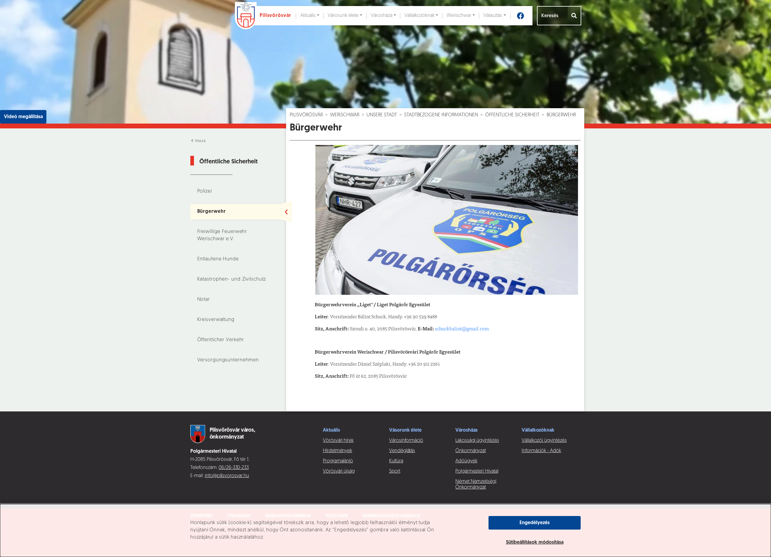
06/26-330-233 (234, 467)
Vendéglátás (402, 450)
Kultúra (396, 461)
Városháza (381, 15)
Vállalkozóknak (419, 15)
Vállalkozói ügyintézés (544, 440)
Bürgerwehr (211, 211)
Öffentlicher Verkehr (220, 340)
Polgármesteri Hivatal (476, 471)
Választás (492, 15)
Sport (394, 471)
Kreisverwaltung (216, 319)
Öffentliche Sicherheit (512, 115)
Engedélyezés (535, 523)
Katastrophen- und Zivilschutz (231, 279)
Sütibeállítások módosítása (534, 542)
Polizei (204, 191)
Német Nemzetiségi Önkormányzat (475, 484)
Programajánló (338, 461)
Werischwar (459, 15)
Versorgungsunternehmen (228, 360)
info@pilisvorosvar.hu (227, 476)
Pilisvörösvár (306, 115)
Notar (203, 299)
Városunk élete (343, 15)
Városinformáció (406, 440)
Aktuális (308, 15)
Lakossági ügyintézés (477, 440)
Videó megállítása (23, 117)
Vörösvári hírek (338, 440)
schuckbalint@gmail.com (462, 329)
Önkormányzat (470, 450)
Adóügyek (466, 461)
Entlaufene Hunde (218, 259)
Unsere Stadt (382, 115)
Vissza (199, 141)
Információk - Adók (541, 450)
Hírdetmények (337, 450)
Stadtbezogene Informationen (441, 115)
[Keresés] (574, 15)
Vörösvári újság (339, 471)
